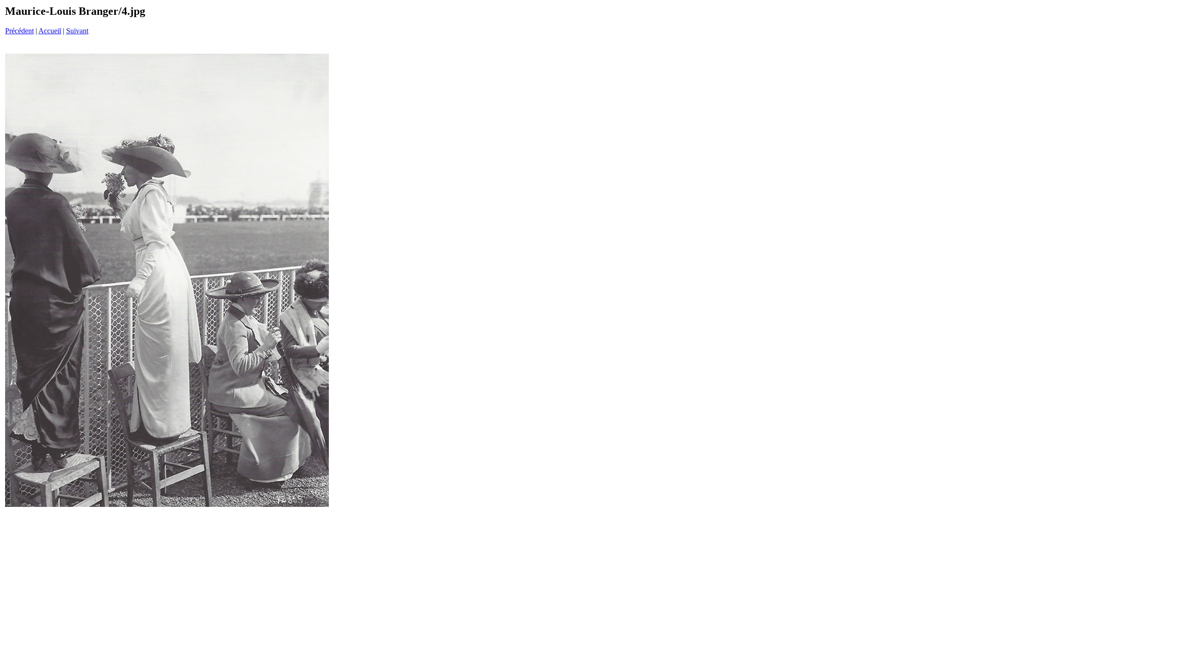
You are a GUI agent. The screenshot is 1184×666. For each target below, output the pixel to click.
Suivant (77, 31)
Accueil (49, 31)
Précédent (19, 31)
